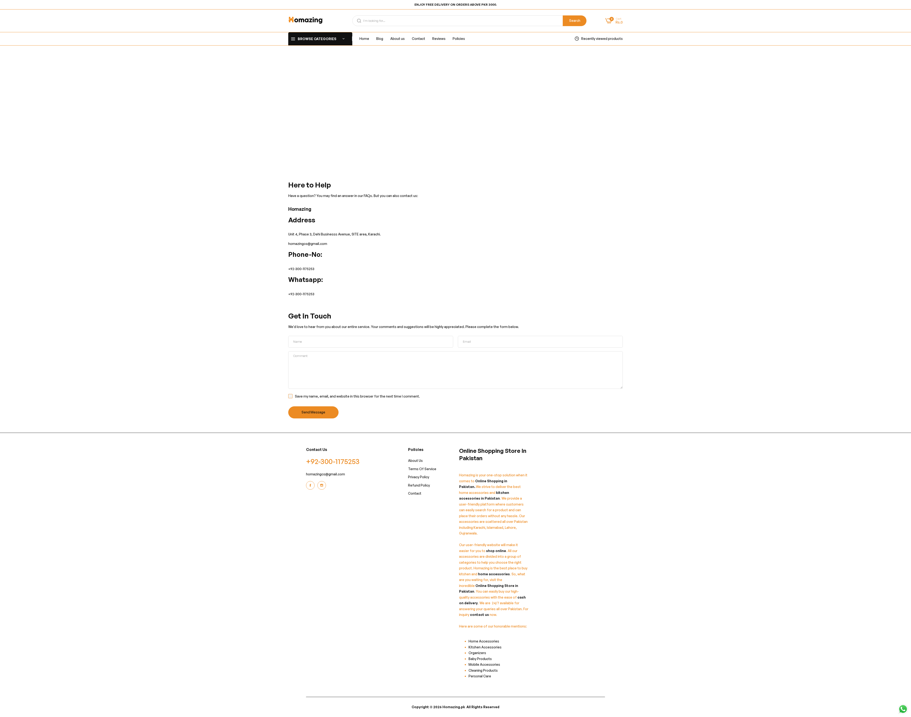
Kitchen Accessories (485, 647)
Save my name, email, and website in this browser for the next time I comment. (357, 396)
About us (415, 461)
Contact (414, 493)
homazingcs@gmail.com (325, 474)
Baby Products (480, 659)
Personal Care (480, 676)
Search (574, 21)
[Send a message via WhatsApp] (903, 709)
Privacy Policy (418, 477)
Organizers (477, 653)
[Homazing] (305, 21)
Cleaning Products (483, 670)
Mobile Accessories (484, 664)
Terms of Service (422, 469)
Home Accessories (485, 641)
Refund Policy (419, 485)
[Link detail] (311, 485)
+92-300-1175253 (301, 269)
